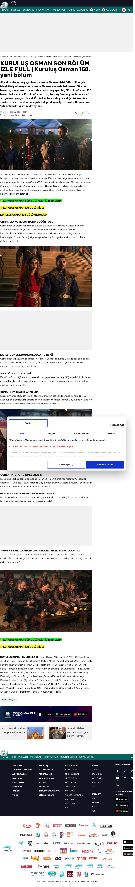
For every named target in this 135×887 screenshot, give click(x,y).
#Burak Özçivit (9, 700)
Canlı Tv (96, 794)
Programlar (71, 765)
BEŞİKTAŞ (15, 10)
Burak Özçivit (53, 186)
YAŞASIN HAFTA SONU (74, 795)
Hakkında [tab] (111, 433)
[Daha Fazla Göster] (89, 113)
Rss (14, 757)
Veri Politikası (51, 757)
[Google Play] (63, 714)
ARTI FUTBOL (71, 803)
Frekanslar (36, 757)
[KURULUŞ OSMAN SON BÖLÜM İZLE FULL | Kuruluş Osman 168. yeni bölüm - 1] (46, 276)
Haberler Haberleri (17, 57)
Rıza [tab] (22, 433)
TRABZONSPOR (58, 10)
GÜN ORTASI (70, 782)
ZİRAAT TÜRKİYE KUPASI (50, 791)
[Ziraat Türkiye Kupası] (124, 10)
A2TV (94, 811)
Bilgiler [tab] (51, 433)
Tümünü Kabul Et (105, 464)
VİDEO (97, 10)
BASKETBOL (82, 10)
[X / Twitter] (124, 771)
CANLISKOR (13, 3)
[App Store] (45, 714)
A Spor (3, 57)
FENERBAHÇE (28, 10)
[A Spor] (4, 6)
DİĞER (94, 786)
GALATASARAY (42, 10)
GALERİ (16, 791)
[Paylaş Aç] (129, 10)
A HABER (95, 802)
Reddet (28, 423)
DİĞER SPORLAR (46, 795)
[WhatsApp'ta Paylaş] (82, 113)
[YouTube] (117, 778)
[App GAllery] (80, 714)
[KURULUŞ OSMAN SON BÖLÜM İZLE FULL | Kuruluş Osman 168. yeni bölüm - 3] (46, 601)
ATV (93, 806)
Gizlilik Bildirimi (68, 757)
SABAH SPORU (71, 770)
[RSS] (117, 784)
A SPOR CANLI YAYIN (22, 770)
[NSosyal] (131, 778)
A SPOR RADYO (19, 774)
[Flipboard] (124, 778)
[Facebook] (117, 771)
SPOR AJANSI (71, 778)
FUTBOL (71, 10)
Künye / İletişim (86, 757)
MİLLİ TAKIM (97, 778)
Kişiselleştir (64, 464)
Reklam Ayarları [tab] (81, 433)
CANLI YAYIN (111, 10)
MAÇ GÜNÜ (70, 799)
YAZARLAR (17, 786)
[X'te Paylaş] (76, 113)
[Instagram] (131, 771)
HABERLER (17, 778)
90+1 (67, 808)
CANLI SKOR (18, 782)
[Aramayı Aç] (132, 757)
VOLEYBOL (97, 782)
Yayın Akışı (23, 757)
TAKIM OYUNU (71, 786)
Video (95, 765)
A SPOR (95, 798)
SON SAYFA (70, 791)
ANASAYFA (17, 765)
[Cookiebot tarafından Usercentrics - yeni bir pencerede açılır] (112, 426)
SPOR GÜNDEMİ (72, 774)
